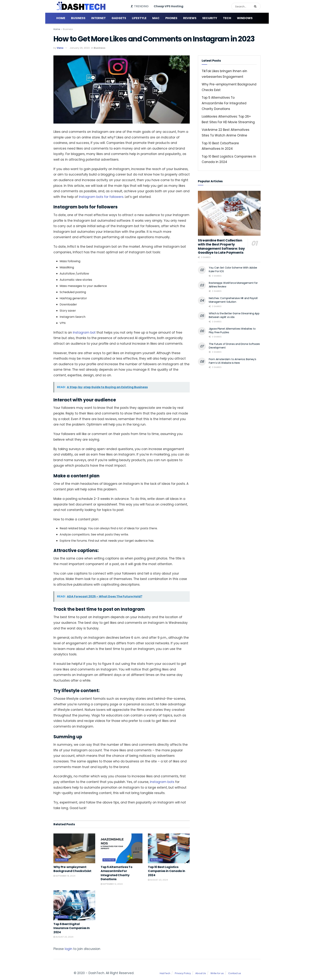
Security (209, 18)
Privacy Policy (183, 973)
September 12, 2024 (112, 884)
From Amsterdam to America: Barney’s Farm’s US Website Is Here (232, 361)
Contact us (234, 973)
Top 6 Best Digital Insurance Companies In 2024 (71, 928)
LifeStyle (139, 18)
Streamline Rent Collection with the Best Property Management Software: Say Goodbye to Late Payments (221, 246)
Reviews (189, 18)
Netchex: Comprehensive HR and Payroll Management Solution (233, 300)
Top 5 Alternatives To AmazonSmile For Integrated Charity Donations (116, 873)
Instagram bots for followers (101, 197)
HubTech (165, 973)
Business (78, 18)
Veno (60, 48)
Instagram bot (84, 332)
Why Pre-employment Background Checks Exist (72, 869)
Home (60, 18)
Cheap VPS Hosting (168, 6)
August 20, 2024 (159, 879)
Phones (171, 18)
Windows (245, 18)
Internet (98, 18)
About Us (200, 973)
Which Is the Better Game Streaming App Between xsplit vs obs (234, 315)
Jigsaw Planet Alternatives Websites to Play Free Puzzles (232, 330)
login (68, 949)
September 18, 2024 (65, 875)
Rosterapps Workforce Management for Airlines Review (233, 284)
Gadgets (119, 18)
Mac (156, 18)
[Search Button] (256, 6)
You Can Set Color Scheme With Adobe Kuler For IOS (233, 269)
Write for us (217, 973)
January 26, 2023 (80, 48)
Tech (227, 18)
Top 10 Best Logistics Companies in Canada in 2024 (166, 871)
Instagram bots (162, 782)
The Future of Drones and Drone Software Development (234, 345)
